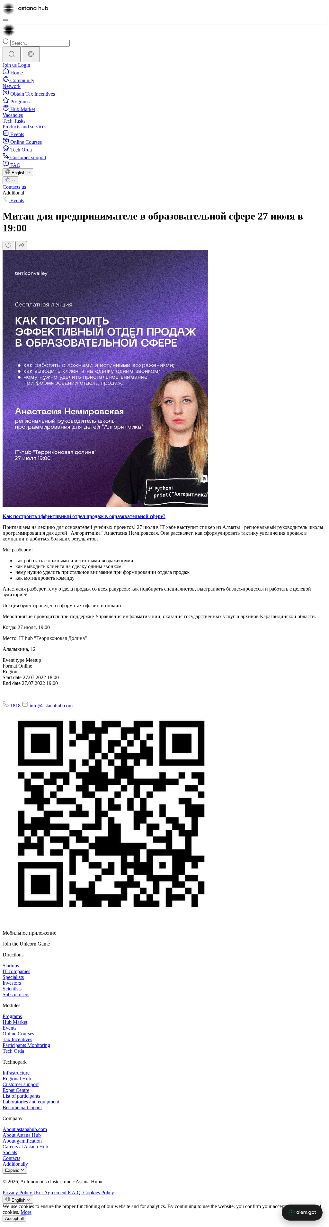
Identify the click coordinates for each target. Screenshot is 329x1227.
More (26, 1212)
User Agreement (50, 1192)
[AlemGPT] (302, 1213)
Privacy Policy (18, 1192)
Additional (13, 192)
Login (24, 65)
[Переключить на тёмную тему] (10, 180)
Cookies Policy (98, 1192)
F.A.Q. (75, 1192)
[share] (21, 245)
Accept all (14, 1218)
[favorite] (8, 245)
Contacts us (14, 187)
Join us (10, 65)
